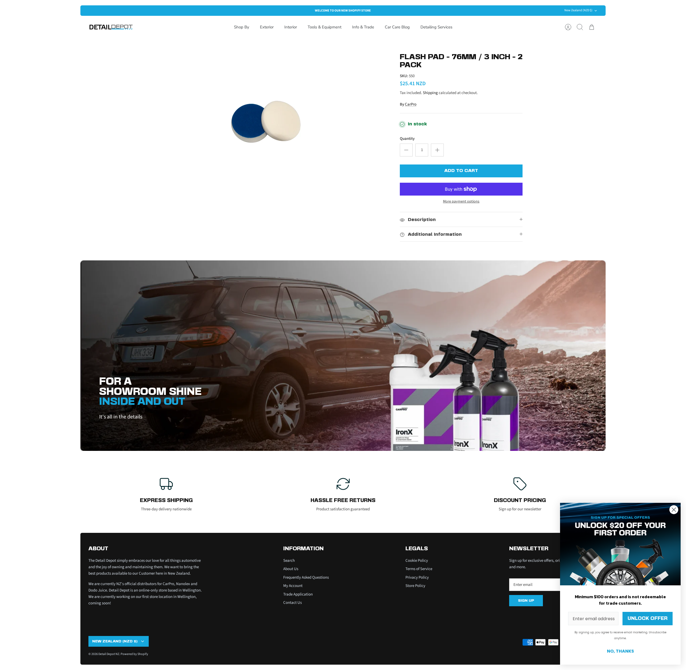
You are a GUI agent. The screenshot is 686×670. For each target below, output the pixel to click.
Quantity (407, 138)
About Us (290, 569)
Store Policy (415, 586)
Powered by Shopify (134, 654)
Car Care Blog (397, 27)
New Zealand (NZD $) (578, 10)
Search (289, 560)
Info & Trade (363, 27)
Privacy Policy (417, 577)
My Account (293, 586)
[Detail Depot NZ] (111, 27)
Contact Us (292, 602)
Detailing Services (436, 27)
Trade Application (298, 594)
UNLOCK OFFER (648, 618)
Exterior (267, 27)
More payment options (461, 201)
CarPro (410, 104)
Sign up (526, 600)
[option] (265, 125)
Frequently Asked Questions (306, 577)
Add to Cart (461, 171)
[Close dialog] (673, 509)
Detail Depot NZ (108, 654)
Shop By (241, 27)
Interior (290, 27)
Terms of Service (418, 569)
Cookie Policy (416, 560)
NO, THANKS (620, 651)
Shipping (430, 93)
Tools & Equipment (324, 27)
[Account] (568, 27)
